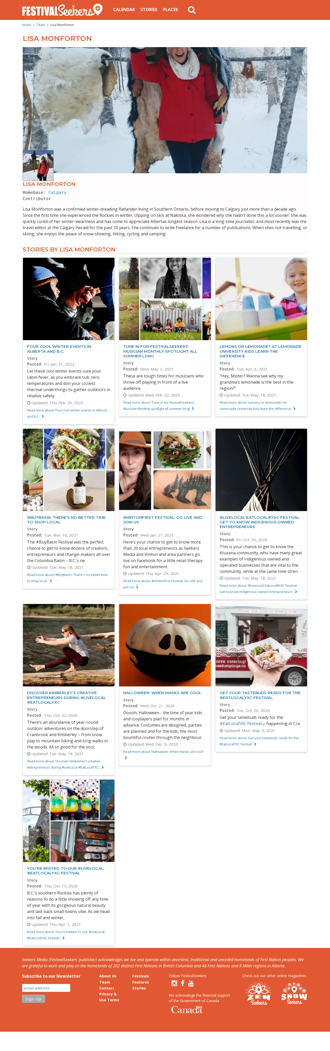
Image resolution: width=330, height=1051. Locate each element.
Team (41, 24)
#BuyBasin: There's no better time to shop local (66, 519)
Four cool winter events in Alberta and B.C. (59, 349)
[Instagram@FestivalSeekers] (174, 983)
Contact (106, 988)
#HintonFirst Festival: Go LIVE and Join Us (162, 519)
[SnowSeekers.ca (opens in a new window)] (294, 993)
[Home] (64, 9)
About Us (108, 976)
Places (170, 9)
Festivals (140, 976)
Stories (149, 9)
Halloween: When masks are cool (162, 692)
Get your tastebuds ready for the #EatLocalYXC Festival (260, 695)
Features (140, 982)
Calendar (124, 9)
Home (26, 24)
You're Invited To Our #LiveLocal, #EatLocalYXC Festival (65, 870)
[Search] (192, 10)
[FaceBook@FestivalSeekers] (183, 983)
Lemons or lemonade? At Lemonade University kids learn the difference (260, 351)
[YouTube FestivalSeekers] (191, 983)
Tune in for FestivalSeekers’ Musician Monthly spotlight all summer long (160, 351)
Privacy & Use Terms (109, 997)
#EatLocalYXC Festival (241, 723)
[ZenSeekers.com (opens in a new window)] (259, 993)
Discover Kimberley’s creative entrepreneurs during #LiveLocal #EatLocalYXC (66, 697)
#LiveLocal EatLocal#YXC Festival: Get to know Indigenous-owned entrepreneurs (260, 522)
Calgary (57, 192)
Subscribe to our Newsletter (51, 976)
